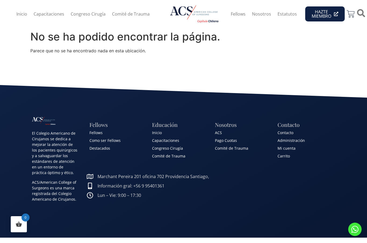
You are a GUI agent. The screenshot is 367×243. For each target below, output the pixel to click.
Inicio (21, 14)
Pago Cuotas (226, 140)
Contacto (285, 132)
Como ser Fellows (105, 140)
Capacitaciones (49, 14)
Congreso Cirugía (88, 14)
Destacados (99, 148)
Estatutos (287, 14)
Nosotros (261, 14)
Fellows (238, 14)
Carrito (284, 156)
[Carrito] (350, 14)
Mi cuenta (287, 148)
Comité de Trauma (131, 14)
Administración (291, 140)
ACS (218, 132)
